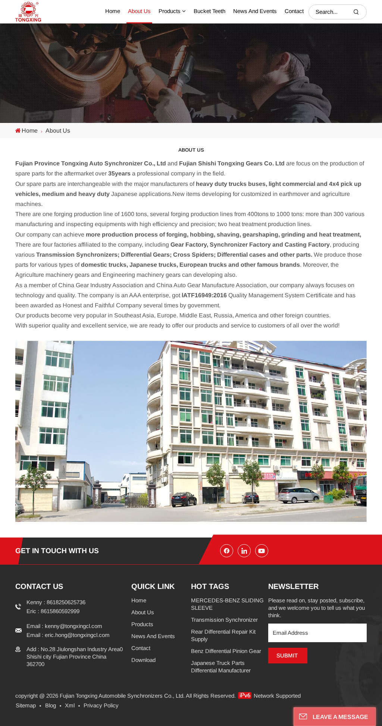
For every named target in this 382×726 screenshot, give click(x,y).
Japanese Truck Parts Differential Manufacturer (221, 666)
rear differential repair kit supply (223, 635)
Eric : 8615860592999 (52, 611)
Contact (294, 11)
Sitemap (26, 705)
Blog (50, 705)
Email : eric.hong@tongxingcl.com (68, 635)
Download (143, 660)
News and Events (255, 11)
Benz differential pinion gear (226, 651)
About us (139, 11)
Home (112, 11)
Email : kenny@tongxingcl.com (64, 626)
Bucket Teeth (209, 11)
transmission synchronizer (224, 619)
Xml (70, 705)
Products (170, 11)
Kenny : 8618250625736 (55, 602)
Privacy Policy (101, 705)
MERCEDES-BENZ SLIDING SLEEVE (227, 604)
